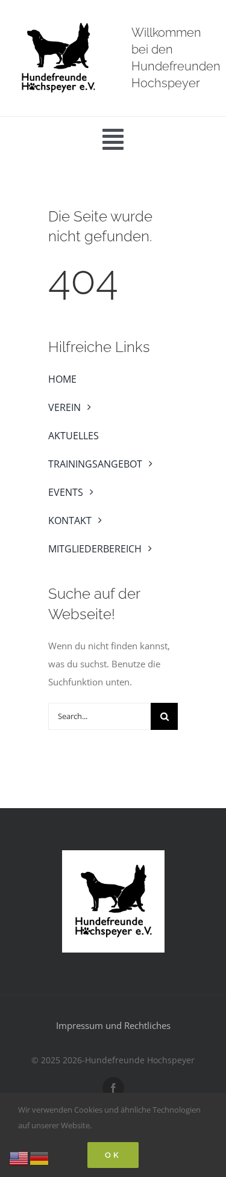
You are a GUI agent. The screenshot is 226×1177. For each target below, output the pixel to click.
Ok (113, 1155)
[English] (19, 1157)
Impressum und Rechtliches (113, 1025)
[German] (40, 1157)
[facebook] (113, 1088)
